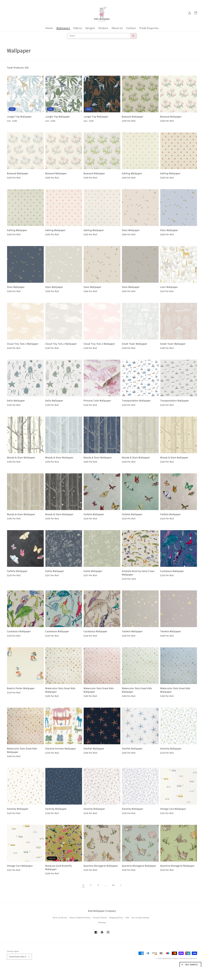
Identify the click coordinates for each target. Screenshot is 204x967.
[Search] (133, 35)
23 (113, 885)
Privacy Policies (100, 917)
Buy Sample (191, 965)
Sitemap (102, 922)
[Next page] (121, 885)
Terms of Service (60, 917)
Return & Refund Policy (80, 917)
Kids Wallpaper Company (170, 958)
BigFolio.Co (193, 958)
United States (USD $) (17, 956)
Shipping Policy (116, 917)
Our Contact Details (140, 917)
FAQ (127, 917)
